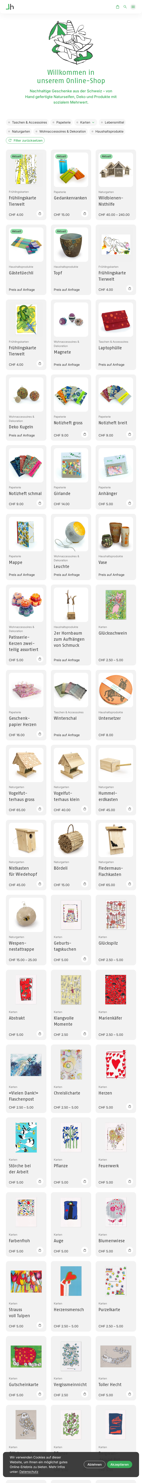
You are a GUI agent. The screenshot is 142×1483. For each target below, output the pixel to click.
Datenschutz (28, 1472)
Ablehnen (94, 1464)
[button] (133, 7)
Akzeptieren (119, 1464)
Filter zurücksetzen (28, 140)
